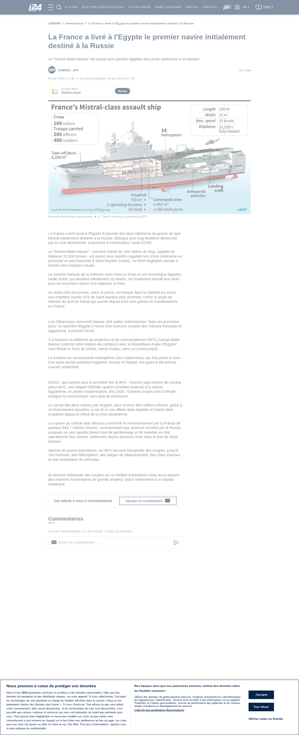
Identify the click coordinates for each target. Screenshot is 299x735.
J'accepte (261, 694)
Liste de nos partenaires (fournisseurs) (159, 710)
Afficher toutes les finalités (266, 718)
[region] (149, 707)
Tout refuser (261, 706)
